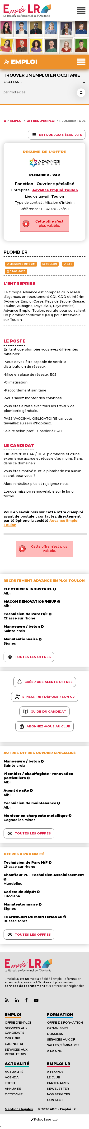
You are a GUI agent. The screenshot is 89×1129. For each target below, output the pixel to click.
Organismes (57, 1028)
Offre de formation (65, 1022)
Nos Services (58, 1094)
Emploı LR (58, 1063)
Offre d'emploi (18, 1022)
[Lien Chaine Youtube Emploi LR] (36, 1000)
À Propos (55, 1071)
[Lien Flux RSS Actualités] (7, 1000)
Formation (60, 1014)
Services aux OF (61, 1039)
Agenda (12, 1077)
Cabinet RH (14, 1044)
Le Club (53, 1077)
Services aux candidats (16, 1030)
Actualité (17, 1063)
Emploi (16, 121)
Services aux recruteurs (16, 1052)
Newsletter (58, 1088)
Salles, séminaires (63, 1045)
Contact (55, 1100)
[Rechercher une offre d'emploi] (81, 92)
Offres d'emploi (41, 121)
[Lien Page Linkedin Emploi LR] (17, 1000)
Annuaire (13, 1088)
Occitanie (14, 1094)
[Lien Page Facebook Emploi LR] (26, 1000)
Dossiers (55, 1034)
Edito (10, 1083)
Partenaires (58, 1083)
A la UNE (54, 1051)
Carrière (12, 1038)
